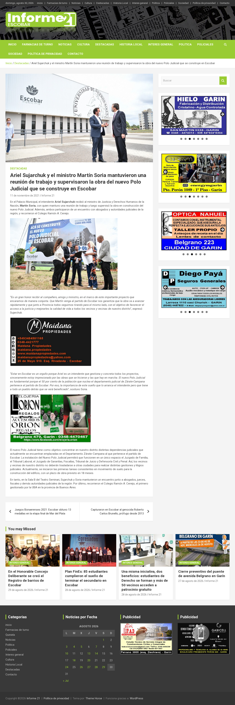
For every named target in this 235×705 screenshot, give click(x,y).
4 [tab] (194, 139)
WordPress (136, 698)
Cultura (88, 3)
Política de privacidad (204, 3)
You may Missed (22, 529)
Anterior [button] (166, 114)
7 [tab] (207, 139)
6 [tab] (202, 139)
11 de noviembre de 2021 (24, 195)
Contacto (224, 3)
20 (88, 660)
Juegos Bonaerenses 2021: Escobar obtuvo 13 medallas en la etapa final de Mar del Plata (43, 511)
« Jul (65, 680)
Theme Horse (94, 698)
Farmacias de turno (57, 3)
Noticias (76, 3)
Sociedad (183, 3)
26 (81, 667)
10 (66, 653)
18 (74, 660)
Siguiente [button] (222, 114)
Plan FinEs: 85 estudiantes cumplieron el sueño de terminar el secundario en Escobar (86, 578)
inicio (40, 3)
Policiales (169, 3)
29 (103, 667)
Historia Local (120, 3)
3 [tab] (190, 139)
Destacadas (102, 3)
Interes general (140, 3)
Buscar (223, 80)
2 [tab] (186, 139)
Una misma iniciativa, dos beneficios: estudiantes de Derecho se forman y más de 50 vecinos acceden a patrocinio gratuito (145, 580)
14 (96, 653)
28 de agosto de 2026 (77, 589)
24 (66, 667)
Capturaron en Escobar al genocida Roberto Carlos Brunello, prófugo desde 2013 (117, 511)
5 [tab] (198, 139)
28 (96, 667)
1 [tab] (181, 139)
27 (88, 667)
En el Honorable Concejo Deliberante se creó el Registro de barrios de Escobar (28, 578)
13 (88, 653)
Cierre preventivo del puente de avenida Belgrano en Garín (201, 573)
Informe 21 (48, 195)
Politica (156, 3)
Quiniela (10, 634)
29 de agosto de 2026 (20, 589)
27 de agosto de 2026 (190, 580)
